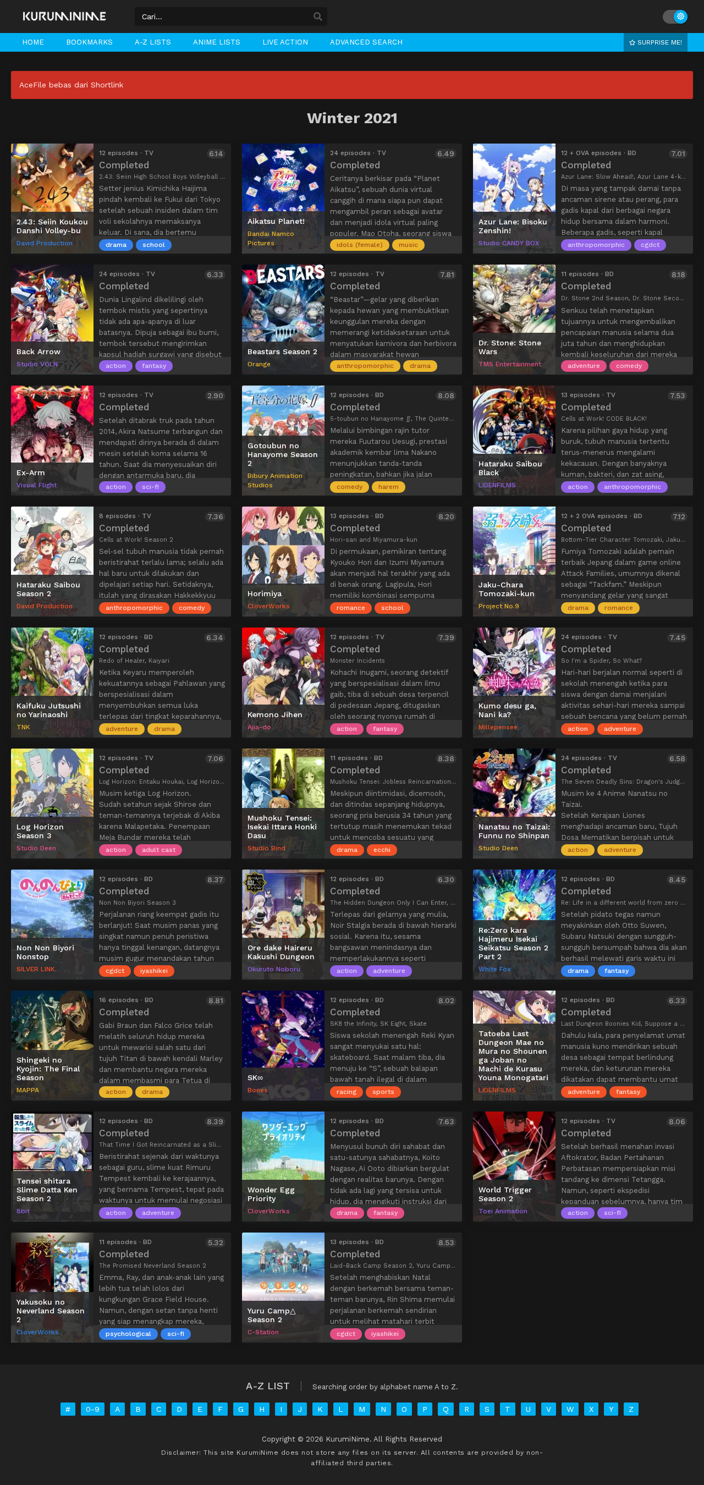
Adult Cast (158, 850)
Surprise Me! (658, 42)
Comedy (629, 366)
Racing (346, 1092)
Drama (116, 245)
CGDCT (650, 245)
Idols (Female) (360, 245)
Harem (388, 487)
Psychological (128, 1334)
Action (116, 366)
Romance (351, 608)
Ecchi (382, 850)
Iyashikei (154, 971)
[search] (318, 17)
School (153, 245)
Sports (383, 1092)
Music (408, 245)
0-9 (93, 1409)
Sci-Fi (150, 487)
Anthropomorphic (596, 245)
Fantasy (154, 366)
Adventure (584, 366)
